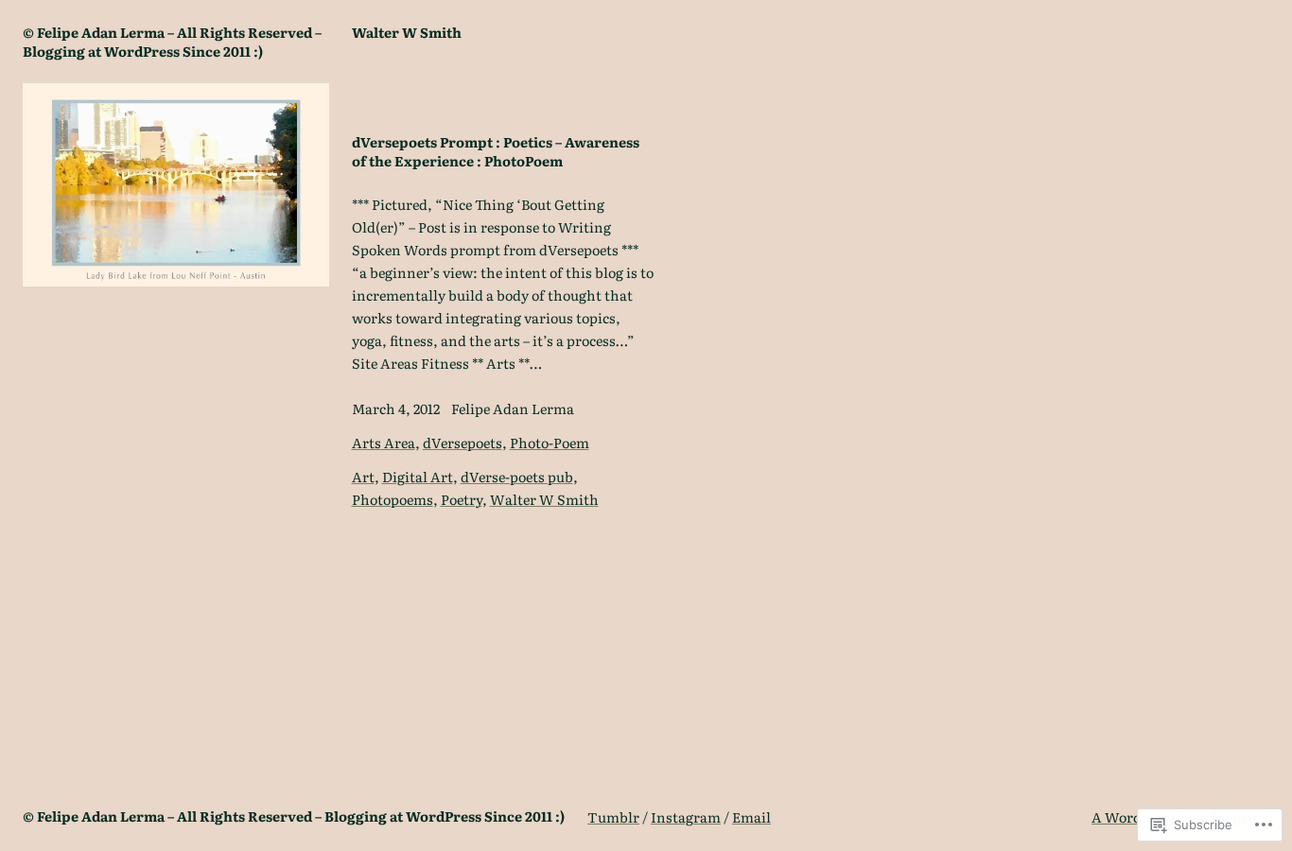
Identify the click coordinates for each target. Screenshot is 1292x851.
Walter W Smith (544, 499)
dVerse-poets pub (517, 476)
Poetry (461, 499)
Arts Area (383, 442)
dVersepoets (462, 442)
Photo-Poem (549, 442)
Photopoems (392, 499)
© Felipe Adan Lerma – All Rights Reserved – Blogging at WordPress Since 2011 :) (172, 41)
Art (363, 476)
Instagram (686, 816)
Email (751, 816)
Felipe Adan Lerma (512, 408)
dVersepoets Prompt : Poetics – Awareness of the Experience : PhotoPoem (495, 151)
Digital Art (417, 476)
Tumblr (613, 816)
